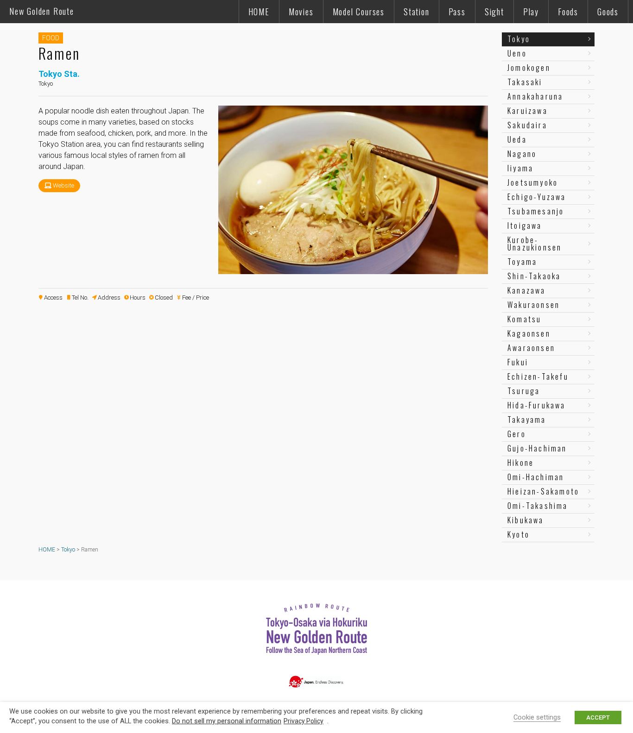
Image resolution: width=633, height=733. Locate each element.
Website (63, 185)
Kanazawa (526, 290)
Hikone (520, 462)
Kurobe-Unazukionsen (534, 243)
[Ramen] (353, 270)
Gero (516, 433)
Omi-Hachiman (535, 476)
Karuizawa (527, 110)
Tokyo (518, 38)
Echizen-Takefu (538, 376)
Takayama (526, 419)
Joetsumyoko (532, 182)
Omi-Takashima (537, 505)
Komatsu (524, 319)
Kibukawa (525, 520)
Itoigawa (524, 225)
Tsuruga (523, 390)
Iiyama (520, 168)
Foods (568, 12)
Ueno (517, 53)
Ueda (517, 139)
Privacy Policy (303, 721)
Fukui (517, 362)
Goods (608, 12)
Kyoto (518, 534)
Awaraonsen (531, 347)
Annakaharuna (535, 96)
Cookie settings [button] (537, 717)
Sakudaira (527, 125)
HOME (259, 12)
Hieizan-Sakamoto (543, 491)
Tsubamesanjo (535, 211)
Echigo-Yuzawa (536, 196)
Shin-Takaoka (534, 276)
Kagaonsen (529, 333)
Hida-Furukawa (536, 405)
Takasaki (525, 82)
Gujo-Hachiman (537, 448)
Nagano (522, 153)
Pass (457, 12)
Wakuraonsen (533, 304)
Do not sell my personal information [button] (226, 721)
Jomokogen (529, 67)
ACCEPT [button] (598, 717)
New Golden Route (41, 11)
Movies (301, 12)
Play (531, 12)
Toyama (522, 261)
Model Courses (359, 12)
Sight (494, 12)
